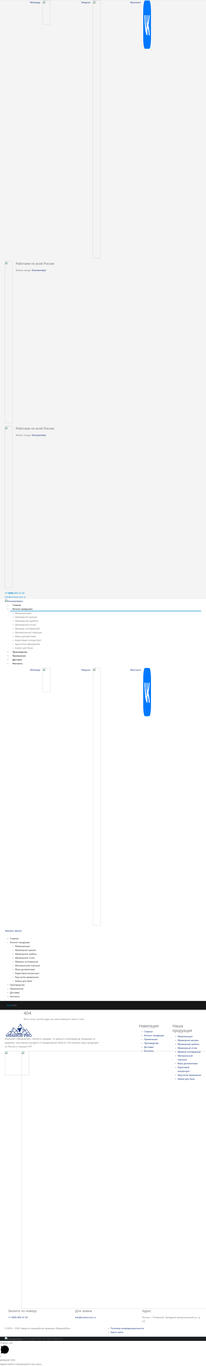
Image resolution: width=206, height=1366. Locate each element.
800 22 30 (14, 593)
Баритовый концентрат (28, 640)
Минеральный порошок (28, 632)
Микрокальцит (23, 613)
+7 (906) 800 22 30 (18, 1317)
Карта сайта (117, 1332)
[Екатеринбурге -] (14, 601)
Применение (19, 655)
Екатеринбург (39, 270)
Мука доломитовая (25, 636)
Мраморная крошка (26, 617)
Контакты (17, 663)
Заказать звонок (13, 930)
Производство (20, 652)
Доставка (17, 659)
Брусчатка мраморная (27, 644)
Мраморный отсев (25, 624)
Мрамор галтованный (27, 628)
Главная (17, 605)
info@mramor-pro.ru (15, 597)
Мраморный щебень (26, 620)
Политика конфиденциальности (127, 1328)
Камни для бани (24, 647)
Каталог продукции (23, 609)
